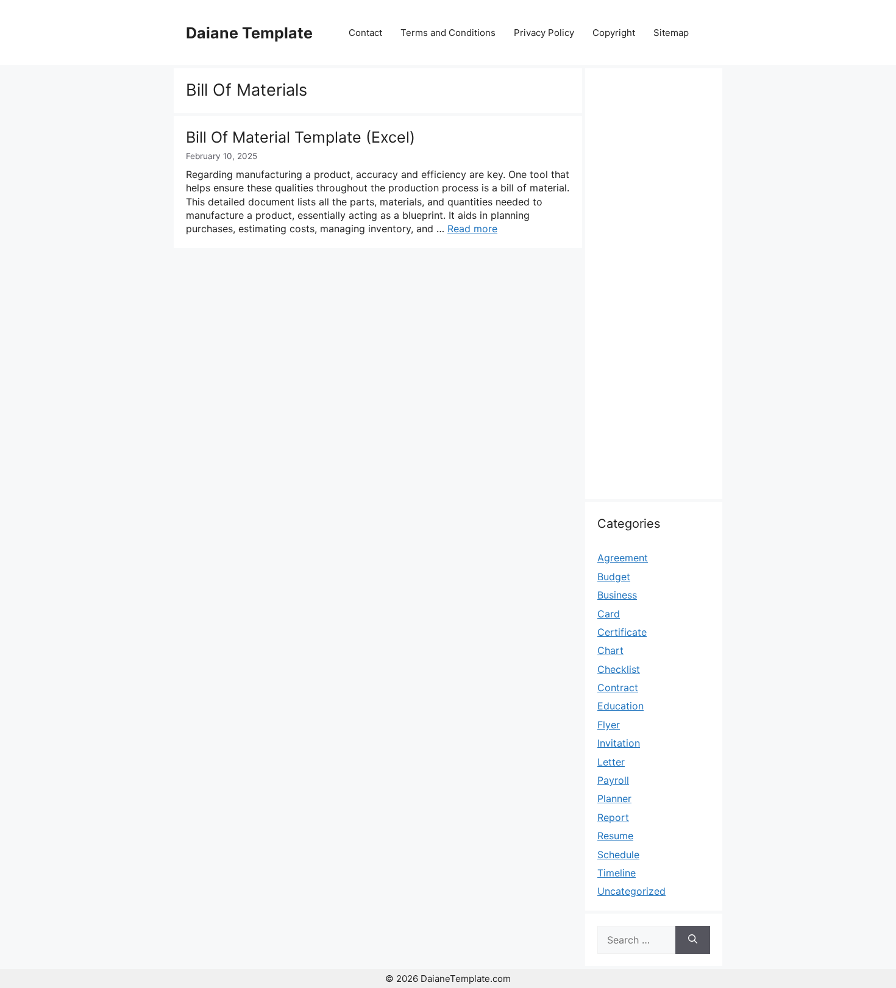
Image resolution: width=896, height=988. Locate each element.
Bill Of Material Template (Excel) (300, 137)
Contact (365, 32)
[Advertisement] (653, 291)
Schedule (618, 854)
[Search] (692, 940)
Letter (611, 762)
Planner (614, 798)
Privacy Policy (544, 32)
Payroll (613, 780)
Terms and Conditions (448, 32)
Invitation (618, 743)
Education (620, 706)
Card (608, 614)
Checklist (618, 669)
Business (617, 595)
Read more (472, 228)
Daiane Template (249, 33)
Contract (617, 687)
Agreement (622, 558)
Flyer (608, 725)
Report (613, 817)
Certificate (622, 632)
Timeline (616, 873)
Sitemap (671, 32)
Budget (613, 576)
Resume (615, 836)
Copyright (613, 32)
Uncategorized (631, 891)
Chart (610, 650)
